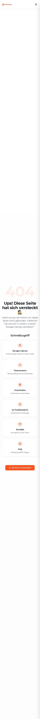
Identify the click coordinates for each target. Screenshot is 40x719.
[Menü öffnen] (36, 4)
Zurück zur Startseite (21, 468)
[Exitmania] (7, 4)
